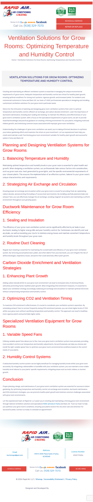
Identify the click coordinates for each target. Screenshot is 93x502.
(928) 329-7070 (34, 25)
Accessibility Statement (54, 479)
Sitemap (39, 479)
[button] (91, 3)
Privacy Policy (71, 479)
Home (14, 60)
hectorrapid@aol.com (15, 455)
